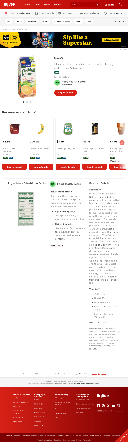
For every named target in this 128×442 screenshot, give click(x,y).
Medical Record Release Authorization (96, 436)
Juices (15, 29)
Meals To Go (38, 404)
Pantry (19, 21)
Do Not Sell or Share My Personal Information (38, 436)
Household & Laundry (62, 21)
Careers (57, 409)
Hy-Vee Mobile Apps (83, 408)
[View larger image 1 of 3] (27, 77)
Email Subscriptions (20, 402)
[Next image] (50, 76)
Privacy (17, 436)
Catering (37, 421)
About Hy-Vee (60, 398)
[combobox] (85, 4)
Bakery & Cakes (39, 412)
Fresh (9, 21)
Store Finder (17, 422)
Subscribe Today (99, 374)
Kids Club (79, 412)
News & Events (60, 413)
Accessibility (87, 440)
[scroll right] (122, 142)
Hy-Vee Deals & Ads (83, 399)
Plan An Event (39, 425)
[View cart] (120, 4)
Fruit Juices (23, 29)
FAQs (57, 417)
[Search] (97, 4)
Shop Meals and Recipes (84, 404)
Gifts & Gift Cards (40, 417)
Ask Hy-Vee (17, 398)
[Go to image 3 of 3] (30, 102)
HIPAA (78, 436)
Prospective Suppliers (44, 440)
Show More (94, 349)
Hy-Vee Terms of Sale (83, 384)
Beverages (32, 21)
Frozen (45, 21)
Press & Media (18, 417)
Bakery (79, 21)
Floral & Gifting (39, 408)
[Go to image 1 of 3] (23, 102)
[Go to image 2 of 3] (27, 102)
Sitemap (9, 436)
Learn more (57, 245)
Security (60, 436)
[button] (67, 85)
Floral (90, 21)
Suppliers (57, 440)
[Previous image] (3, 76)
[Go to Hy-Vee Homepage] (9, 5)
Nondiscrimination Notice (72, 440)
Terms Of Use (69, 436)
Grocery (37, 399)
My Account (17, 406)
